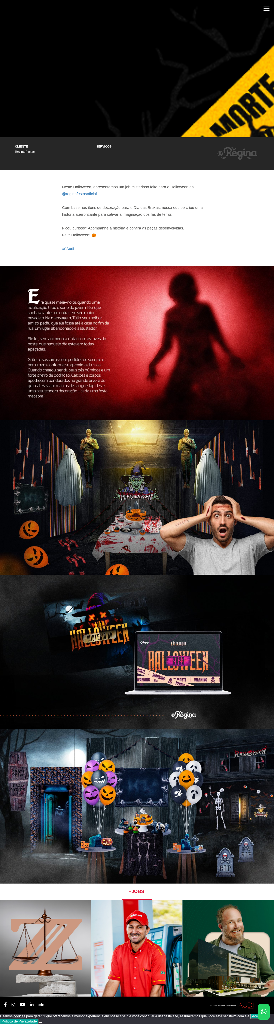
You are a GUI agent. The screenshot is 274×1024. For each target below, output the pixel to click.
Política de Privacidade (19, 1021)
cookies (19, 1016)
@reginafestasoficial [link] (79, 194)
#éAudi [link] (68, 249)
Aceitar (257, 1016)
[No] (40, 1022)
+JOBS (136, 891)
